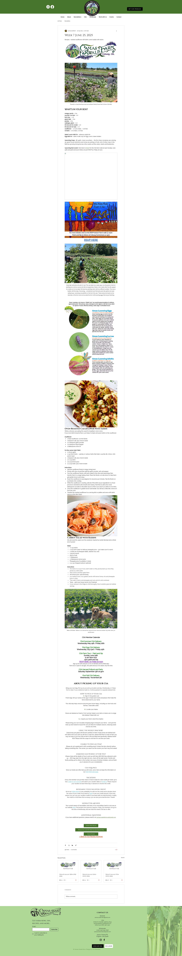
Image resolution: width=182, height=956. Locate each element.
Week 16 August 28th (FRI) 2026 (67, 875)
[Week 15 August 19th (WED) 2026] (114, 866)
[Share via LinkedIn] (72, 845)
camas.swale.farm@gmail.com (102, 917)
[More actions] (116, 31)
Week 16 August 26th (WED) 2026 (89, 875)
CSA (102, 920)
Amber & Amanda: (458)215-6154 (102, 922)
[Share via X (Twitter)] (69, 845)
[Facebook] (104, 939)
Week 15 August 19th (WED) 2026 (112, 875)
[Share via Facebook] (65, 845)
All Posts (60, 21)
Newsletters (67, 21)
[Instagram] (100, 939)
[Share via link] (75, 845)
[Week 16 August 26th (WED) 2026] (91, 866)
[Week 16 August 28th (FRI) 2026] (68, 866)
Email (34, 926)
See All (122, 857)
